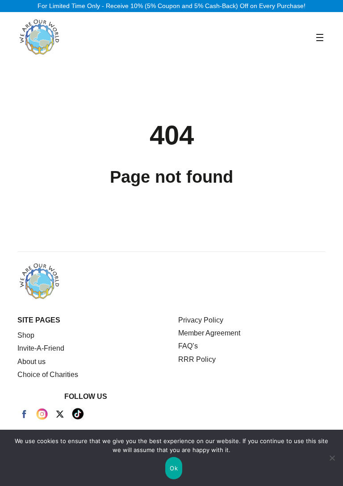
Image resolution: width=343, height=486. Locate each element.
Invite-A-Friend (40, 348)
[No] (331, 457)
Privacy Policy (200, 320)
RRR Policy (197, 359)
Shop (25, 335)
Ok (174, 468)
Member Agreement (209, 333)
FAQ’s (188, 346)
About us (31, 361)
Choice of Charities (47, 374)
